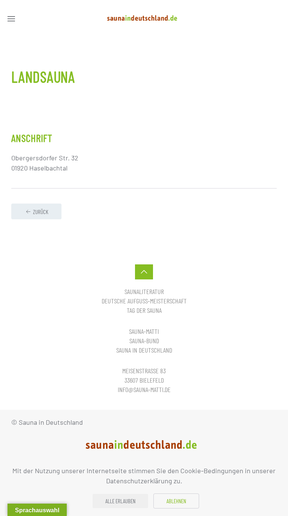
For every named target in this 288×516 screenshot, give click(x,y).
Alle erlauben (120, 501)
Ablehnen (176, 501)
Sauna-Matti (144, 331)
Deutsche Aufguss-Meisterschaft (144, 301)
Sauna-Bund (144, 340)
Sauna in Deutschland (144, 350)
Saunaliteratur (144, 291)
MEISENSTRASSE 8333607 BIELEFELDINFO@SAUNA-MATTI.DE (144, 380)
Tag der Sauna (144, 310)
